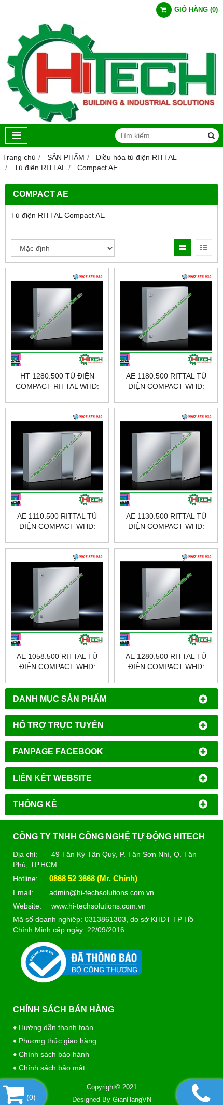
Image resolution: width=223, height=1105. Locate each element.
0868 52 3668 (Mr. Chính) (93, 878)
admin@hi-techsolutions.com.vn (101, 892)
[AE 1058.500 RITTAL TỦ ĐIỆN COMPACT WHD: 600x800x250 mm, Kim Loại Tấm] (57, 600)
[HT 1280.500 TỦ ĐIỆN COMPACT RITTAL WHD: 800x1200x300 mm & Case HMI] (57, 320)
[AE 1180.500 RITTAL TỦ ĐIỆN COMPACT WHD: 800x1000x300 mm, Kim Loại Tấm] (166, 320)
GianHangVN (132, 1099)
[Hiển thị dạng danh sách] (204, 247)
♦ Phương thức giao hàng (54, 1041)
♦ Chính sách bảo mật (49, 1068)
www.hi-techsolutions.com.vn (98, 906)
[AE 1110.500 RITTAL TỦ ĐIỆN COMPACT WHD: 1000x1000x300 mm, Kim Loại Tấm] (57, 460)
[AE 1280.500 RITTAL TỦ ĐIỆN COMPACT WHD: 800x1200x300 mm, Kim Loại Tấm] (166, 600)
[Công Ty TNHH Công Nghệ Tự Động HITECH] (111, 121)
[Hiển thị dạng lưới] (182, 247)
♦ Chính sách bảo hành (51, 1054)
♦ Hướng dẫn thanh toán (53, 1027)
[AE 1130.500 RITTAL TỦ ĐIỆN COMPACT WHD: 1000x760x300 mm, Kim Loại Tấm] (166, 460)
